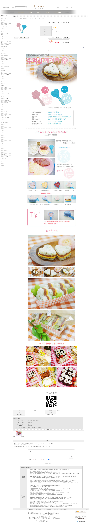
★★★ (40, 459)
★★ (37, 459)
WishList (86, 47)
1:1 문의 (52, 509)
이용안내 (48, 509)
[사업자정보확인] (54, 517)
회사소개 (31, 509)
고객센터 (71, 7)
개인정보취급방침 (41, 509)
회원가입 (7, 7)
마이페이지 (65, 7)
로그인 (4, 7)
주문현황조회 (58, 7)
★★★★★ (51, 459)
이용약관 (35, 509)
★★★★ (45, 459)
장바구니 (52, 7)
